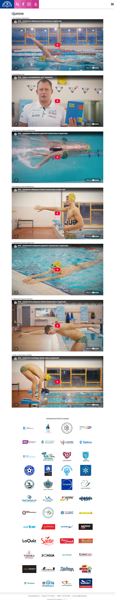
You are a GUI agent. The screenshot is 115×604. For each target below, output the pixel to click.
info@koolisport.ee (82, 596)
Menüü (76, 4)
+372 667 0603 (66, 596)
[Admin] (0, 1)
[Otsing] (17, 4)
